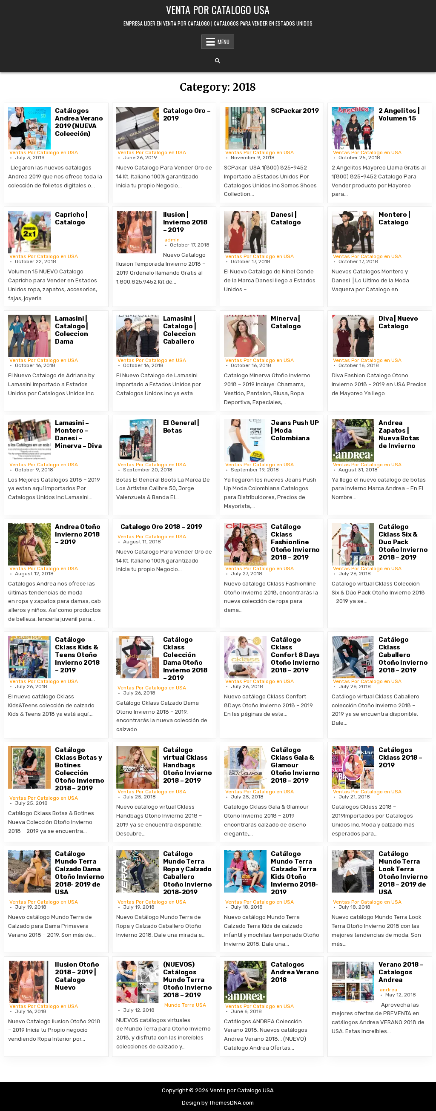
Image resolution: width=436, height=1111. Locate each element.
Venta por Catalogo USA (218, 9)
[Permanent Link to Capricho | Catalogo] (29, 232)
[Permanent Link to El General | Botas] (137, 440)
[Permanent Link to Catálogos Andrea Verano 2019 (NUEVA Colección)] (29, 128)
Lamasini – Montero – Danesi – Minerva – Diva (78, 434)
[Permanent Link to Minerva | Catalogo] (245, 336)
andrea (388, 989)
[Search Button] (217, 60)
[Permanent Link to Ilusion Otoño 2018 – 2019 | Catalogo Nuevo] (29, 982)
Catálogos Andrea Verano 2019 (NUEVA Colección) (79, 122)
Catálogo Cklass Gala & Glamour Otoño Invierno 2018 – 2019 (295, 765)
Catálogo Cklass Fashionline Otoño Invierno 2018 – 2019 (295, 542)
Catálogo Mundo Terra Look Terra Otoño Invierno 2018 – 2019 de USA (403, 873)
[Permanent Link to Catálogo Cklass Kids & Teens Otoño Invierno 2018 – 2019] (29, 657)
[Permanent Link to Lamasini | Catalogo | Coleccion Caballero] (137, 336)
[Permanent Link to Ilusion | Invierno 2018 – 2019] (137, 232)
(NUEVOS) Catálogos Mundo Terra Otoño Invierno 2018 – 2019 (187, 980)
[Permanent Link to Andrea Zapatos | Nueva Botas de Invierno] (353, 440)
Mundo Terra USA (185, 1005)
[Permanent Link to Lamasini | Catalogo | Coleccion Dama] (29, 336)
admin (172, 239)
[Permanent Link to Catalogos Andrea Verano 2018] (245, 982)
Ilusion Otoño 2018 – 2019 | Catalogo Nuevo (77, 976)
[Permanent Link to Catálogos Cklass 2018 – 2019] (353, 767)
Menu (223, 41)
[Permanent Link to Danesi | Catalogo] (245, 232)
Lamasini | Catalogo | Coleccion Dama (71, 330)
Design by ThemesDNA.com (218, 1103)
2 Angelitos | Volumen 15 (399, 114)
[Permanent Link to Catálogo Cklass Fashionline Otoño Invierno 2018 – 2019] (245, 544)
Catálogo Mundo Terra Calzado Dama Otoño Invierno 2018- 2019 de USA (79, 873)
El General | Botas (181, 426)
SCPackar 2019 (294, 111)
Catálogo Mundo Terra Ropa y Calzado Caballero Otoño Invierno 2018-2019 (187, 873)
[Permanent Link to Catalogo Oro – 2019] (137, 128)
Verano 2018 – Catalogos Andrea (401, 972)
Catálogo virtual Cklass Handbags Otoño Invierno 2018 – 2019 (187, 765)
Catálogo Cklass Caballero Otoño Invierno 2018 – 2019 (403, 655)
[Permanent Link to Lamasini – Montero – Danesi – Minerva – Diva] (29, 440)
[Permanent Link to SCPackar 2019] (245, 128)
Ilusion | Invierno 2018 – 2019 (185, 222)
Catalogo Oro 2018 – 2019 (161, 527)
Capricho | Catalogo (71, 218)
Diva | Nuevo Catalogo (398, 322)
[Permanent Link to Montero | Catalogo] (353, 232)
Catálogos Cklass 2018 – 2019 (400, 757)
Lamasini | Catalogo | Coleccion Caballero (179, 330)
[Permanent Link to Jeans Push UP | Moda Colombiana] (245, 440)
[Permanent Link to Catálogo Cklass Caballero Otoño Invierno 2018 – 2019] (353, 657)
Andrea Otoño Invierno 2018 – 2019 (77, 534)
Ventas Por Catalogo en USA (43, 152)
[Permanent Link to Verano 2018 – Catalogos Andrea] (353, 982)
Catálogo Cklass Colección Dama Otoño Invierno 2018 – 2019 (185, 659)
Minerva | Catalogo (286, 322)
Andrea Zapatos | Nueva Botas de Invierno (399, 434)
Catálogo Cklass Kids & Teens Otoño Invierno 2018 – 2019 (77, 655)
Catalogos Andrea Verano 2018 (294, 972)
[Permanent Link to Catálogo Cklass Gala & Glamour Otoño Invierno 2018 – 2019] (245, 767)
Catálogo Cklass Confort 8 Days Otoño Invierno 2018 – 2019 (295, 655)
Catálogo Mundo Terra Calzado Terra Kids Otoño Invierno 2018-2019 (294, 873)
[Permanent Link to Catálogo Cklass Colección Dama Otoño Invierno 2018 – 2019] (137, 657)
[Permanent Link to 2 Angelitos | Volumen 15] (353, 128)
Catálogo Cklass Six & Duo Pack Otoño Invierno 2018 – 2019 (403, 542)
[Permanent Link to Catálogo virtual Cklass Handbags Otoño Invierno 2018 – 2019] (137, 767)
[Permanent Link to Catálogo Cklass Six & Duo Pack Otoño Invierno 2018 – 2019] (353, 544)
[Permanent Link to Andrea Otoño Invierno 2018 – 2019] (29, 544)
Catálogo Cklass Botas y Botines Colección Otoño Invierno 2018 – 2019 (79, 769)
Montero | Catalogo (394, 218)
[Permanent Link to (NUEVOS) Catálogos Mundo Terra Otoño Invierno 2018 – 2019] (137, 982)
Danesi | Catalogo (286, 218)
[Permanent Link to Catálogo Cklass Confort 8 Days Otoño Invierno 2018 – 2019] (245, 657)
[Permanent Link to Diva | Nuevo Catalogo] (353, 336)
